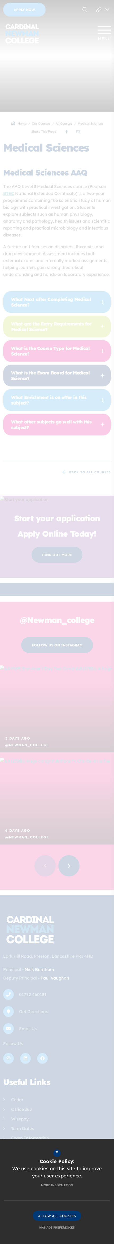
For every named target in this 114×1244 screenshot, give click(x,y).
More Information (57, 1185)
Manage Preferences (57, 1227)
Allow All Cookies (57, 1216)
